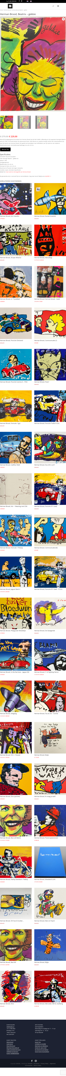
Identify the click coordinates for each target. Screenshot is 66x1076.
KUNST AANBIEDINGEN (13, 1053)
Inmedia (30, 1063)
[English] (31, 1)
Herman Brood (7, 10)
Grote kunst (10, 1044)
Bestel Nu (5, 149)
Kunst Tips (38, 1042)
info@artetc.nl (10, 1027)
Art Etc (18, 1063)
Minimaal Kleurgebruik (13, 1048)
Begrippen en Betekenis (41, 1046)
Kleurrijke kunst (11, 1046)
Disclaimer (36, 1063)
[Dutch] (27, 1)
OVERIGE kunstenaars (12, 1051)
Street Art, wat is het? (41, 1048)
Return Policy (37, 1065)
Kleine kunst (10, 1042)
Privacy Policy (44, 1063)
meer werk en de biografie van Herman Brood (18, 172)
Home (1, 10)
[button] (63, 19)
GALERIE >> (48, 176)
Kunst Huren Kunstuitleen (42, 1051)
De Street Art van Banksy (41, 1050)
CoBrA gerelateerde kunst (13, 1050)
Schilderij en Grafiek (40, 1044)
